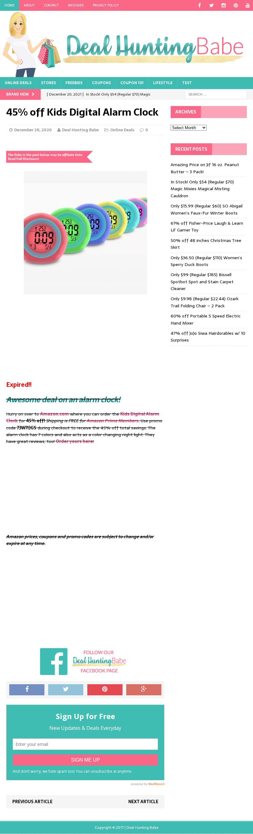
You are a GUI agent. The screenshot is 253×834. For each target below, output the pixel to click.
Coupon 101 (131, 83)
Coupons (101, 83)
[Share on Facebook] (26, 689)
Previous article (32, 801)
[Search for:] (216, 94)
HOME (10, 5)
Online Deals (18, 83)
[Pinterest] (235, 5)
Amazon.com (54, 414)
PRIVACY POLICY (106, 5)
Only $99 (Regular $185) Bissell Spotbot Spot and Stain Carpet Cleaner (202, 281)
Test (187, 83)
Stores (48, 83)
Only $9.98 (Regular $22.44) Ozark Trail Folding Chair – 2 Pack (204, 302)
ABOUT (29, 5)
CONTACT (51, 5)
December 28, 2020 (33, 130)
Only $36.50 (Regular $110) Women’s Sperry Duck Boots (206, 261)
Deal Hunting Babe (80, 130)
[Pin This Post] (104, 689)
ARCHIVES (76, 5)
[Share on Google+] (143, 689)
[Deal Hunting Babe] (126, 44)
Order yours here (74, 441)
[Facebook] (199, 5)
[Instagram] (223, 5)
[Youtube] (247, 5)
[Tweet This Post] (65, 689)
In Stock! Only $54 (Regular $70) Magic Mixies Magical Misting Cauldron (202, 188)
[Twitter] (211, 5)
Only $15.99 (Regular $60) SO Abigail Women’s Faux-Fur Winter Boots (207, 209)
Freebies (73, 83)
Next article (143, 801)
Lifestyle (162, 83)
